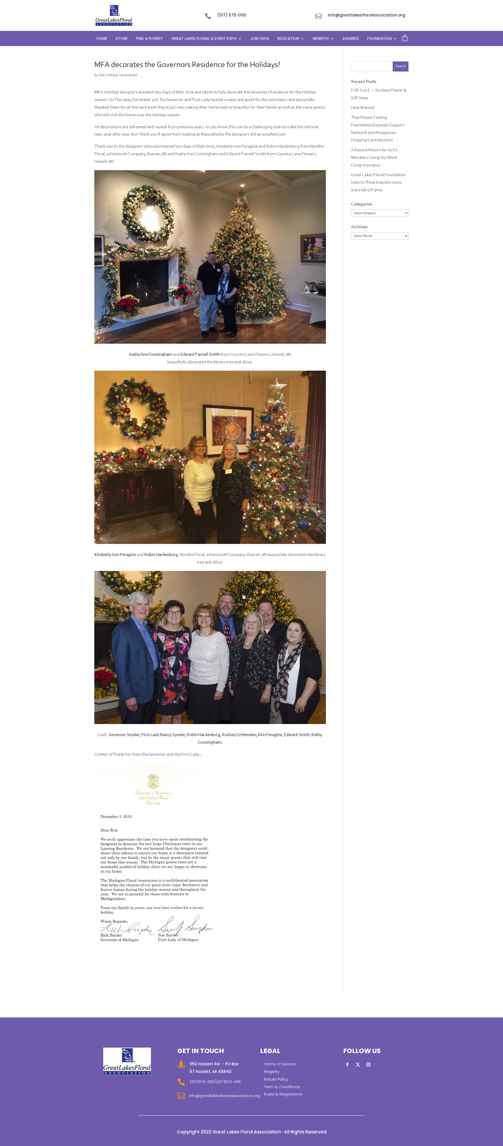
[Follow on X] (358, 1064)
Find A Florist (149, 39)
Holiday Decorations (122, 75)
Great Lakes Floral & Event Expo (204, 39)
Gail (102, 75)
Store (122, 39)
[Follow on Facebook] (347, 1064)
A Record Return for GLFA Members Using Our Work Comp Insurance (374, 158)
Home (101, 39)
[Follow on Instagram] (368, 1064)
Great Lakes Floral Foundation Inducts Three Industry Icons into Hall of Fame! (378, 182)
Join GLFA (259, 39)
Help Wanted (362, 107)
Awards (350, 39)
